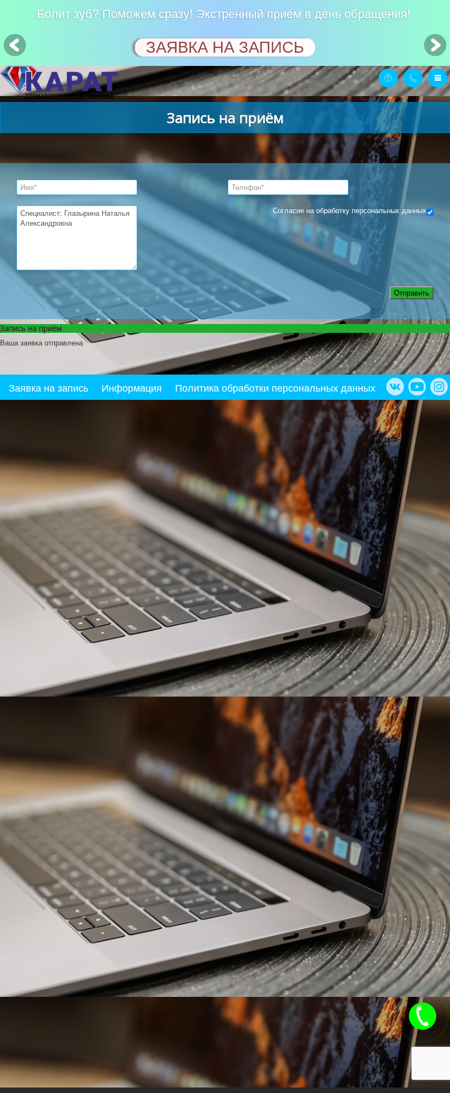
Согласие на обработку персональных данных (349, 210)
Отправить (411, 292)
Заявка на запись (48, 387)
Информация (132, 387)
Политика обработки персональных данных (275, 387)
